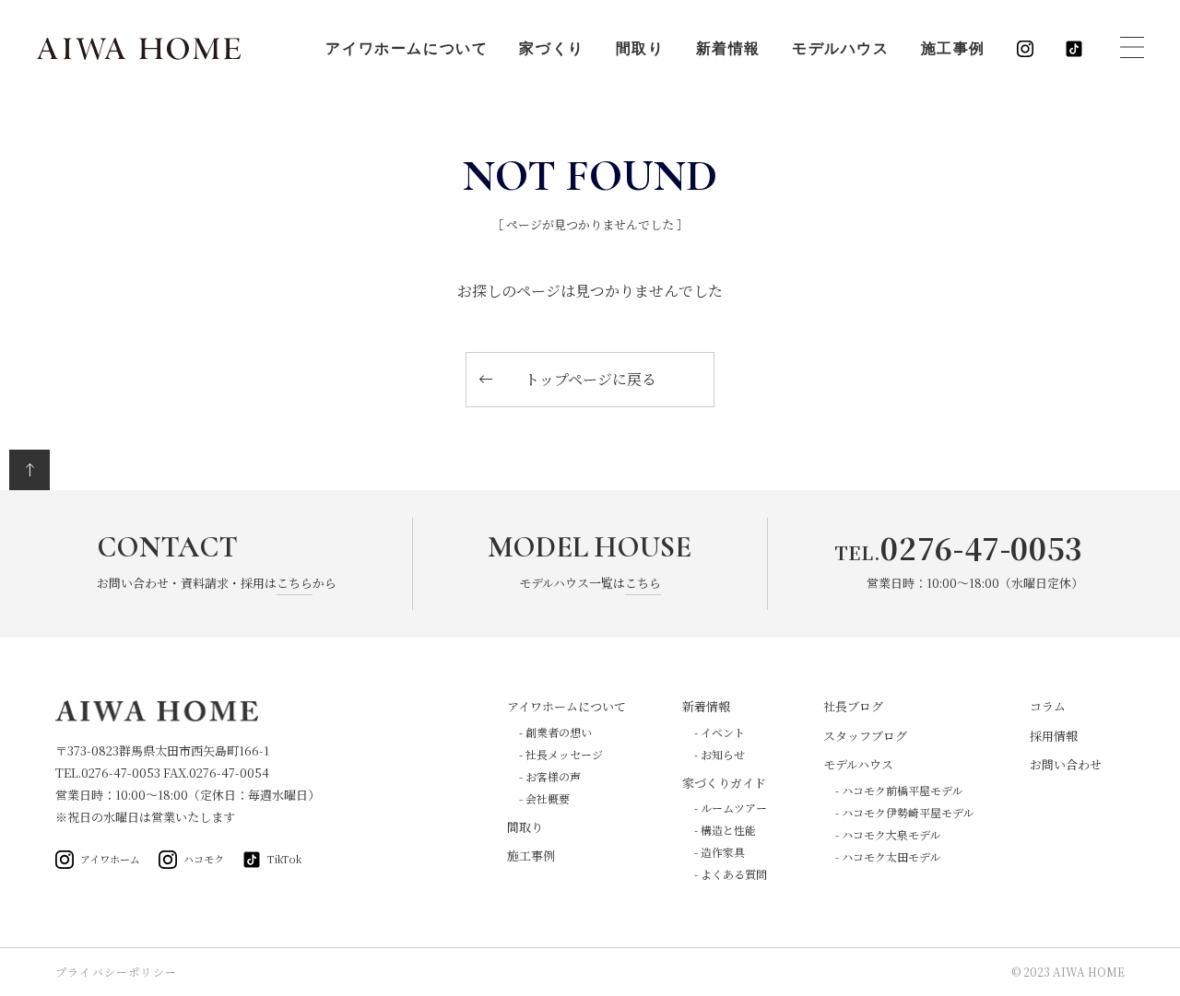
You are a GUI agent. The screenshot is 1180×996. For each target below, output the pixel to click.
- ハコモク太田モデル (887, 856)
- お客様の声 (550, 776)
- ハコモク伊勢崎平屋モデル (904, 812)
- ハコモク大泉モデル (887, 834)
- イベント (719, 732)
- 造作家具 (719, 852)
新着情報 (728, 49)
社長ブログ (853, 706)
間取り (640, 49)
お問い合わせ (1066, 764)
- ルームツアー (730, 807)
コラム (1048, 706)
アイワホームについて (406, 49)
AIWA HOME (139, 49)
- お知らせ (719, 754)
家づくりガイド (724, 782)
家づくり (551, 49)
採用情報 (1054, 735)
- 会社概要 (544, 798)
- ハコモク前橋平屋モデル (898, 790)
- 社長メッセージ (561, 754)
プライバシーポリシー (116, 971)
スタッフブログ (865, 735)
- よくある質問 (730, 874)
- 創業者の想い (555, 732)
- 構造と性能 (725, 830)
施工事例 (953, 49)
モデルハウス (841, 49)
